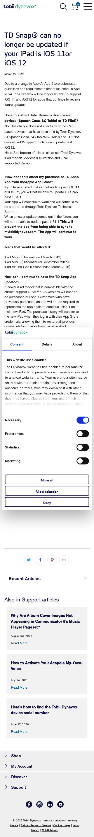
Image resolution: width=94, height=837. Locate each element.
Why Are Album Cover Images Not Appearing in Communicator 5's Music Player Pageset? (45, 621)
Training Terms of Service (36, 825)
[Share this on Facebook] (40, 560)
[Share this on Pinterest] (52, 560)
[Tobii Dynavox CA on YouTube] (60, 806)
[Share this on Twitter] (28, 560)
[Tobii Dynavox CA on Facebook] (29, 806)
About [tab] (77, 344)
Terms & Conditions (54, 820)
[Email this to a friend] (64, 560)
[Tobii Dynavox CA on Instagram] (39, 806)
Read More (19, 643)
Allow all (47, 480)
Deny (47, 503)
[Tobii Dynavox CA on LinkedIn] (50, 806)
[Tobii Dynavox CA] (19, 6)
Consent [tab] (16, 344)
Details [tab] (47, 344)
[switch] (83, 433)
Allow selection (47, 491)
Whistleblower (50, 830)
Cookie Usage (61, 825)
